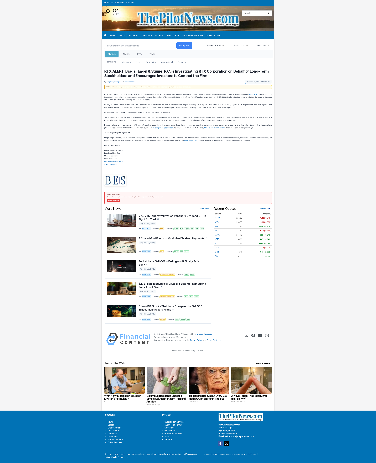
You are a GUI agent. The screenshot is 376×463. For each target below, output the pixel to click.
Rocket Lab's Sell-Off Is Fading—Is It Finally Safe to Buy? (170, 263)
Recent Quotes (214, 45)
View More (204, 208)
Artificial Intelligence (167, 296)
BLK (181, 229)
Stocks (126, 54)
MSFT (217, 243)
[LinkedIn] (260, 338)
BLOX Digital (253, 454)
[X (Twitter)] (246, 338)
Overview (126, 62)
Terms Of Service (214, 340)
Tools (152, 54)
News (138, 62)
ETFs (139, 54)
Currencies (151, 62)
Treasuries (182, 62)
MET (186, 296)
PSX (191, 296)
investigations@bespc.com (163, 128)
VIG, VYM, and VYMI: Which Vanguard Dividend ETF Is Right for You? (172, 217)
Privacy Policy (196, 340)
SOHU (183, 319)
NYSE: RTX (253, 94)
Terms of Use (163, 454)
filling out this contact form (214, 128)
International (167, 62)
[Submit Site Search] (269, 13)
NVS (202, 229)
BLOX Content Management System (228, 454)
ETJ (181, 252)
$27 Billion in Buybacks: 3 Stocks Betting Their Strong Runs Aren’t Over (172, 285)
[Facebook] (253, 338)
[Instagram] (267, 338)
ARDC (176, 252)
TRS (188, 319)
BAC (216, 230)
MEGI (186, 252)
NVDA (217, 247)
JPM (197, 229)
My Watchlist (239, 45)
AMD (217, 226)
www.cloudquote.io (203, 334)
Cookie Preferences (120, 457)
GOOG (217, 235)
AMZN (217, 218)
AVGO (176, 229)
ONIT (177, 319)
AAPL (217, 222)
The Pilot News (125, 454)
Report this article (113, 200)
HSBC (187, 229)
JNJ (192, 229)
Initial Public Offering (167, 274)
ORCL (217, 252)
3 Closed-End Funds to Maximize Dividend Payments (173, 238)
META (217, 239)
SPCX (192, 274)
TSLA (217, 256)
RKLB (186, 274)
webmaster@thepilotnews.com (239, 436)
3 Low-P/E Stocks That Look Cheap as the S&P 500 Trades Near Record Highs (170, 308)
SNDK (196, 296)
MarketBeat (146, 229)
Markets (112, 54)
